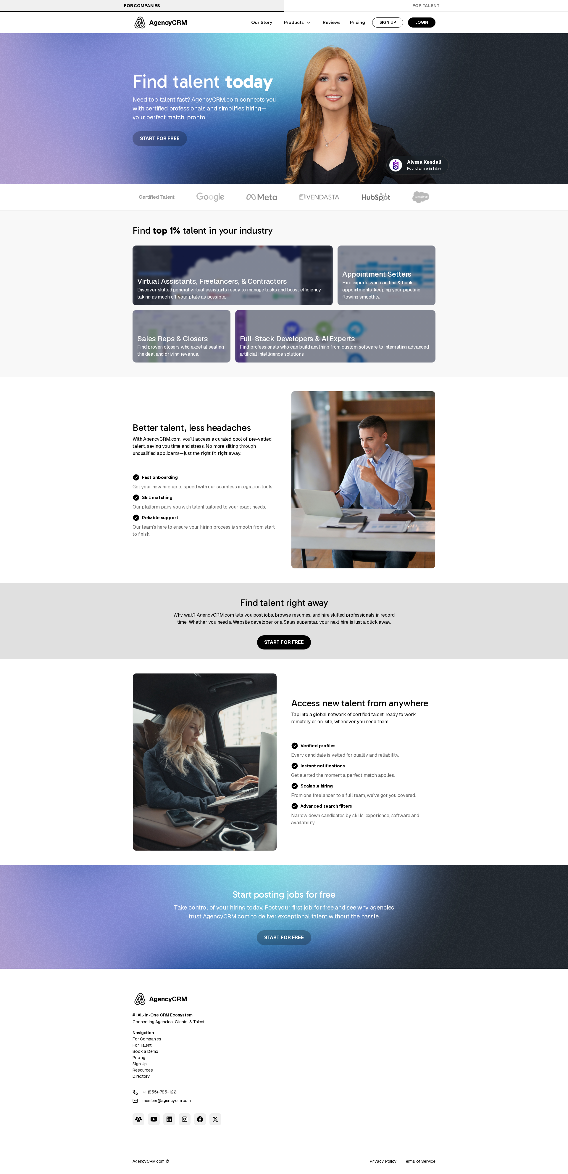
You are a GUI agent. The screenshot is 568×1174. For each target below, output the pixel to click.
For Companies (142, 5)
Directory (141, 1076)
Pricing (139, 1057)
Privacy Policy (383, 1161)
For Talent (425, 5)
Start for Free (160, 138)
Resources (143, 1070)
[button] (297, 22)
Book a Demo (145, 1051)
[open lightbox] (363, 480)
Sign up (388, 22)
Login (421, 22)
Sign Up (140, 1063)
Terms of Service (419, 1161)
